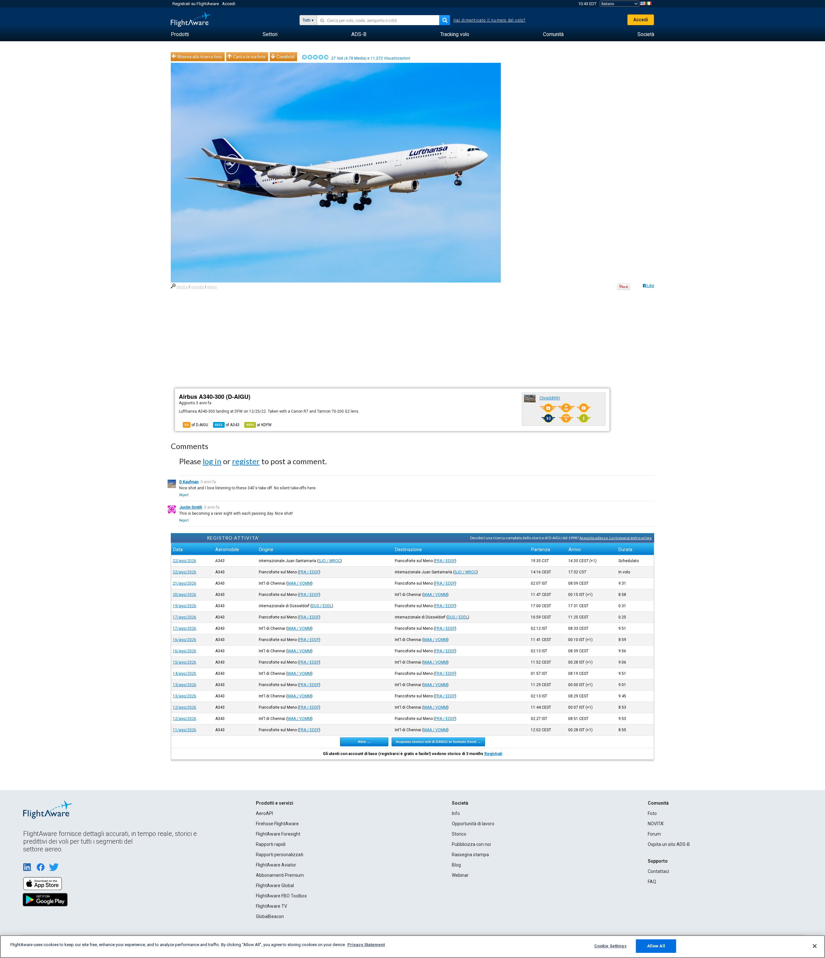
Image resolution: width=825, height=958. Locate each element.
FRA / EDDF (445, 561)
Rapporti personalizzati (279, 854)
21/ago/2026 (184, 583)
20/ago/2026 (184, 594)
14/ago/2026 (184, 673)
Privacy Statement (366, 944)
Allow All (656, 946)
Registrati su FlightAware (195, 3)
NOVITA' (656, 823)
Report (184, 495)
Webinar (460, 875)
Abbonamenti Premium (280, 875)
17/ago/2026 (184, 617)
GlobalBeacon (270, 916)
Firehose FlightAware (277, 823)
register (246, 461)
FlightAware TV (271, 906)
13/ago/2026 (184, 685)
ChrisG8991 (549, 398)
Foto (652, 813)
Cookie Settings (610, 946)
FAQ (652, 881)
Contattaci (658, 871)
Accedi (228, 3)
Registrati (493, 754)
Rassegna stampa (470, 854)
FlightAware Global (275, 885)
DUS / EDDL (322, 606)
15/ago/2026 (184, 662)
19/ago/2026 (184, 606)
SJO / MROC (329, 561)
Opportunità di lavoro (473, 823)
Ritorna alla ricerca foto (200, 56)
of (227, 425)
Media (182, 287)
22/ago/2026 (184, 561)
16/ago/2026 (184, 639)
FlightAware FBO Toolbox (281, 895)
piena (212, 287)
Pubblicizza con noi (471, 844)
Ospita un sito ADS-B (669, 844)
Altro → (364, 741)
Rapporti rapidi (271, 844)
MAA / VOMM (299, 583)
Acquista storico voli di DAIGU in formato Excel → (438, 741)
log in (212, 461)
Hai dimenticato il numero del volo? (489, 20)
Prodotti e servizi (274, 803)
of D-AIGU (196, 425)
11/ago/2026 (184, 730)
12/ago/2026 (184, 707)
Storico (459, 834)
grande (197, 287)
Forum (654, 834)
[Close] (815, 946)
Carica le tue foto (249, 56)
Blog (456, 864)
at (259, 425)
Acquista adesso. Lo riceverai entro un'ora (615, 537)
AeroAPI (264, 813)
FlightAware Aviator (276, 864)
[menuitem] (179, 34)
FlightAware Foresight (278, 834)
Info (456, 813)
